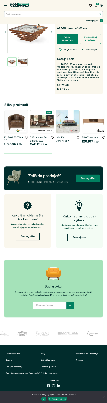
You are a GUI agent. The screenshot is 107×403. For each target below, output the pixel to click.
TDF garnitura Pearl (39, 137)
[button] (51, 32)
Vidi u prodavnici (67, 38)
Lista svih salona (12, 354)
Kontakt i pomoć (48, 367)
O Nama (79, 360)
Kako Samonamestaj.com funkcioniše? (18, 373)
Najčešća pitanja (48, 360)
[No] (103, 397)
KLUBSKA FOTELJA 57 (13, 138)
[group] (28, 32)
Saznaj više (88, 178)
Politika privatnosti (49, 373)
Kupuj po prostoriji (13, 367)
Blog (43, 354)
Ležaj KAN (60, 137)
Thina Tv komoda (90, 137)
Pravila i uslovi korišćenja (87, 354)
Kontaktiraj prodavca (90, 38)
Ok (44, 399)
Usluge (8, 360)
